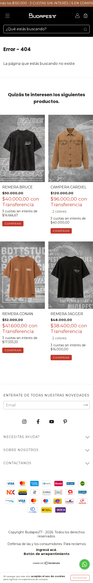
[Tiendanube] (47, 563)
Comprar (13, 223)
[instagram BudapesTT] (25, 421)
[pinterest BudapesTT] (65, 421)
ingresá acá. (46, 550)
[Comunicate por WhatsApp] (84, 564)
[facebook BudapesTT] (38, 421)
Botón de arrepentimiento (47, 554)
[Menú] (7, 16)
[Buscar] (85, 29)
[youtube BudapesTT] (52, 421)
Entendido (80, 578)
